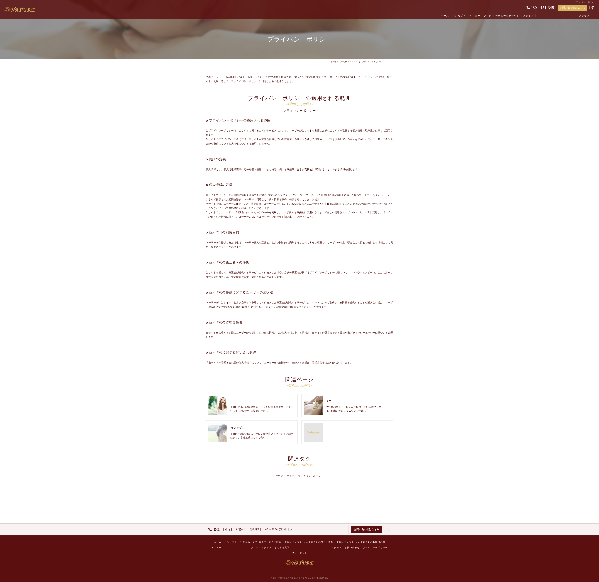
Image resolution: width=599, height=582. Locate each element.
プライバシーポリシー (310, 476)
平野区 (279, 476)
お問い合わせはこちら (572, 7)
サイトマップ (299, 553)
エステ (291, 476)
